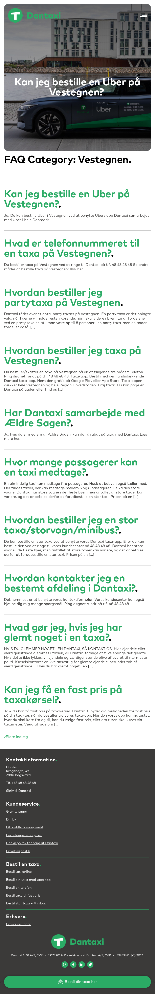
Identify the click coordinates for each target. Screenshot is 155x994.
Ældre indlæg (16, 737)
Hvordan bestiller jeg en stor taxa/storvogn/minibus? (71, 525)
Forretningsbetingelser (24, 835)
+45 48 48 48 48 (24, 783)
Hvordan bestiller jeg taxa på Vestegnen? (72, 356)
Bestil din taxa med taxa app (28, 879)
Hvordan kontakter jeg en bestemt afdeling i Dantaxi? (69, 583)
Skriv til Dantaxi (18, 790)
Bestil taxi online (19, 871)
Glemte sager (16, 811)
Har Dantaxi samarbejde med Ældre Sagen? (74, 418)
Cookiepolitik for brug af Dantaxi (32, 843)
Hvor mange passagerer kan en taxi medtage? (71, 467)
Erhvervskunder (18, 924)
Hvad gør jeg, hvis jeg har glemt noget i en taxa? (63, 633)
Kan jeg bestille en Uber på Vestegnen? (67, 199)
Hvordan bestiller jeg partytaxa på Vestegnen (62, 298)
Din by (11, 819)
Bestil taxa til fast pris (23, 895)
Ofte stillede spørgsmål (24, 827)
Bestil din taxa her (80, 982)
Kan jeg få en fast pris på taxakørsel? (63, 695)
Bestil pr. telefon (19, 887)
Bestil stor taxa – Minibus (26, 903)
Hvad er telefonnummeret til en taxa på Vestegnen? (71, 248)
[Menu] (142, 15)
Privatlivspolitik (18, 851)
